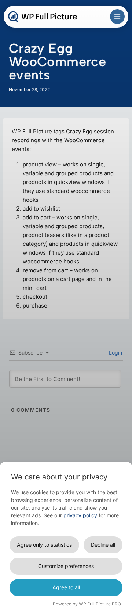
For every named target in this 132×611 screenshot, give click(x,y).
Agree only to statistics (44, 545)
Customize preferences (66, 566)
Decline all (103, 545)
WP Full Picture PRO (100, 604)
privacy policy (80, 515)
